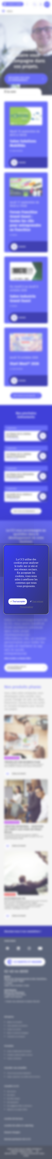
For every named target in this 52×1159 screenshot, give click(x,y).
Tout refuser (37, 601)
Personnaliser (26, 607)
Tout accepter (18, 601)
